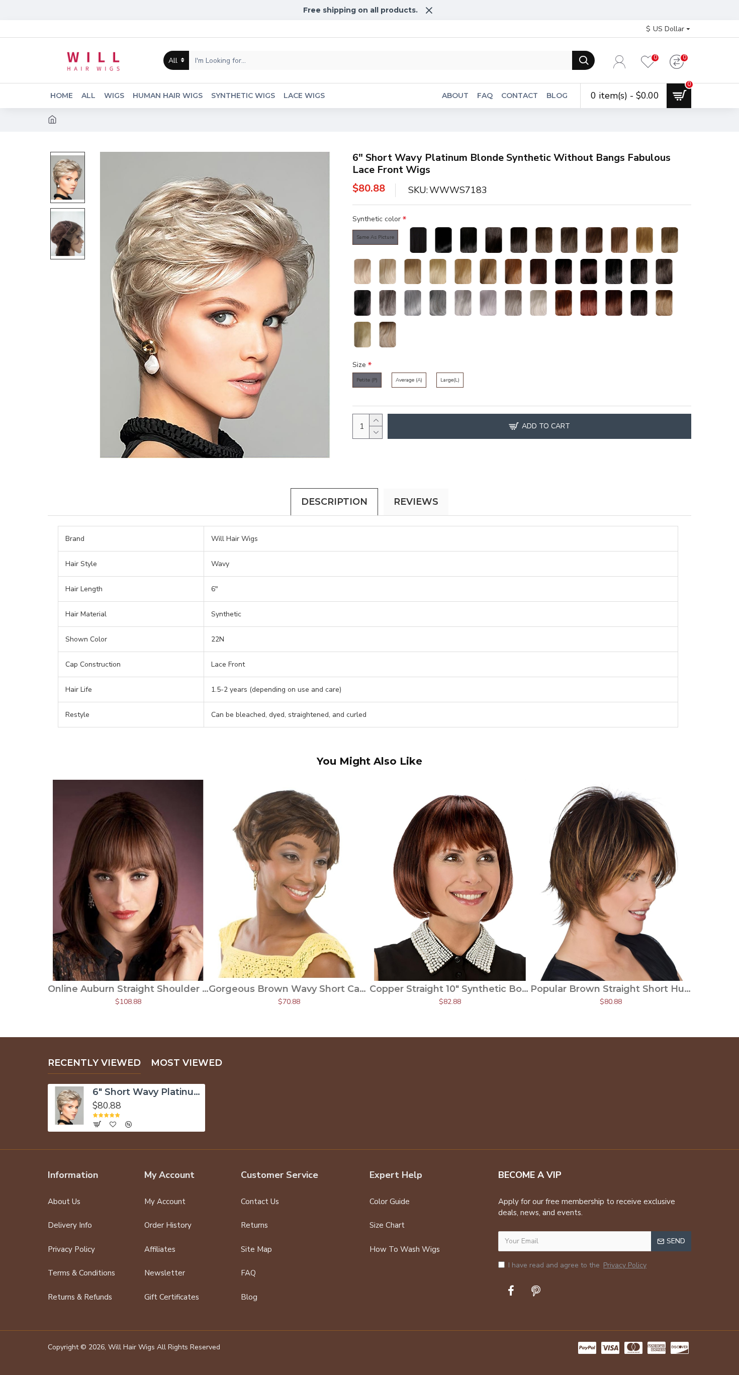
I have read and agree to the (577, 1265)
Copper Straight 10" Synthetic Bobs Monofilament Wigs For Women (449, 988)
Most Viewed (186, 1062)
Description (334, 501)
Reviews (416, 501)
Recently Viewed (94, 1062)
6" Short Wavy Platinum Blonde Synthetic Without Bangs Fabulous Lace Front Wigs (148, 1091)
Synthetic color (376, 219)
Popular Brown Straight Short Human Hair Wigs (610, 988)
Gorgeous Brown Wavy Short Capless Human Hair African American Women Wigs (289, 988)
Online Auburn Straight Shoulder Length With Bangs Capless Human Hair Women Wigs (128, 988)
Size (359, 365)
